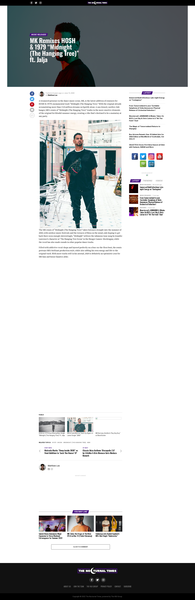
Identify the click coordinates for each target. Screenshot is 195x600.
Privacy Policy (106, 586)
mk (89, 442)
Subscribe (127, 586)
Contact (118, 586)
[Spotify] (143, 163)
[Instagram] (151, 156)
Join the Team (78, 586)
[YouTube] (159, 156)
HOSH (60, 442)
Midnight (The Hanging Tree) (75, 442)
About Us (67, 586)
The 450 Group (92, 586)
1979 (54, 442)
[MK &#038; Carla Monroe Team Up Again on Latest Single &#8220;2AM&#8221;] (80, 424)
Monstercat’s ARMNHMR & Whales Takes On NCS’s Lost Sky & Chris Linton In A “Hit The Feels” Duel (146, 118)
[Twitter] (143, 156)
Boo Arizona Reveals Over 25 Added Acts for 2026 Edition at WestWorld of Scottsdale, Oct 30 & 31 (146, 137)
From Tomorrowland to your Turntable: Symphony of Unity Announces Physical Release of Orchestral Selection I (144, 108)
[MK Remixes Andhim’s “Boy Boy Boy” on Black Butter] (108, 424)
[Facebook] (134, 156)
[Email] (151, 163)
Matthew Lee (52, 95)
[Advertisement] (80, 492)
